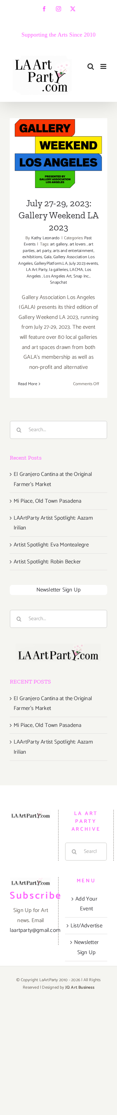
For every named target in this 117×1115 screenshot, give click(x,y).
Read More (27, 384)
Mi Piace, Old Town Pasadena (47, 501)
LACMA (76, 269)
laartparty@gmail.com (35, 930)
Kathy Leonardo (45, 238)
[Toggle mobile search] (90, 66)
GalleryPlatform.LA (51, 263)
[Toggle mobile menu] (103, 66)
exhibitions (32, 257)
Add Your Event (86, 904)
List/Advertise (86, 925)
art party (43, 250)
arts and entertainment (73, 250)
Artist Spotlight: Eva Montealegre (51, 544)
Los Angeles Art (58, 276)
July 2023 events (83, 263)
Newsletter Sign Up (58, 589)
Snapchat (58, 282)
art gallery (59, 244)
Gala (48, 257)
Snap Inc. (81, 276)
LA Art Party (36, 269)
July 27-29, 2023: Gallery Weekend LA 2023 (58, 133)
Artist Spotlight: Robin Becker (47, 561)
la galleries (58, 269)
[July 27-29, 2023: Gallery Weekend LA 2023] (58, 153)
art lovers (78, 244)
